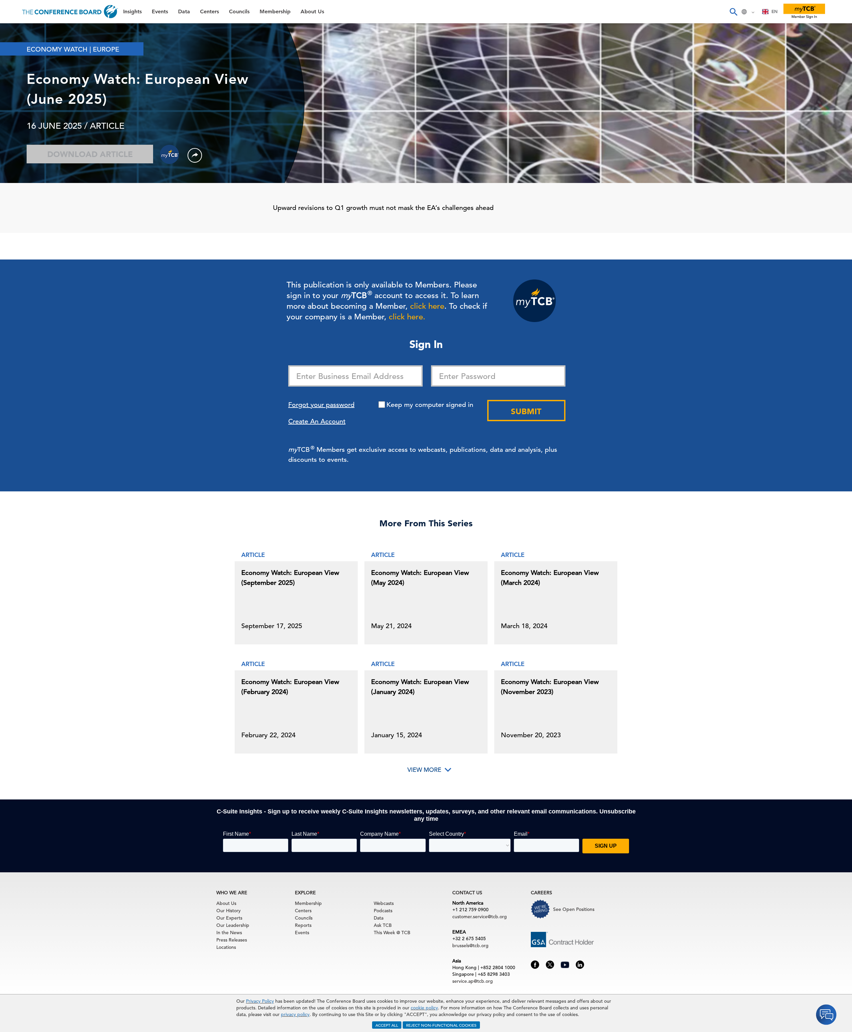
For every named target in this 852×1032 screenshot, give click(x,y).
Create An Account (316, 421)
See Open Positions (573, 909)
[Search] (733, 11)
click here (427, 306)
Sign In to (32, 183)
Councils (18, 99)
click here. (407, 317)
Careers (17, 150)
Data (13, 65)
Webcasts (384, 903)
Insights (17, 31)
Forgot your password (321, 405)
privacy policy (295, 1014)
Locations (226, 947)
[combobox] (770, 11)
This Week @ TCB (30, 167)
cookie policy (424, 1008)
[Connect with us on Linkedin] (580, 964)
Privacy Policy (260, 1001)
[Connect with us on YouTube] (565, 964)
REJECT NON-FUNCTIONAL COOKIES (441, 1025)
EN (774, 11)
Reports (303, 925)
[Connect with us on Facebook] (535, 964)
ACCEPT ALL (386, 1025)
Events (16, 48)
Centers (17, 82)
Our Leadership (232, 925)
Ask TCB (383, 925)
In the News (229, 933)
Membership (24, 116)
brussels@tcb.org (470, 945)
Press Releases (231, 940)
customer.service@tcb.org (479, 917)
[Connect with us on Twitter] (550, 964)
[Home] (70, 11)
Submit (526, 411)
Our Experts (229, 918)
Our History (228, 911)
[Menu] (12, 11)
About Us (20, 133)
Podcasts (383, 911)
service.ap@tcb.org (472, 981)
